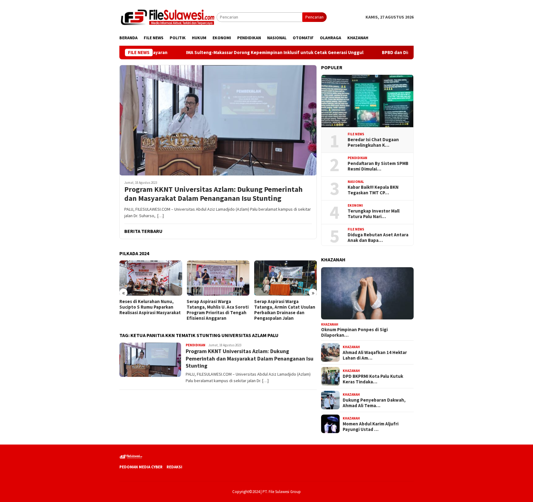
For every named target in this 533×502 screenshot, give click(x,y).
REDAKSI (174, 467)
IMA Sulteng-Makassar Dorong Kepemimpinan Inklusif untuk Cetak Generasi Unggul (255, 52)
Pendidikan (195, 345)
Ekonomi (355, 205)
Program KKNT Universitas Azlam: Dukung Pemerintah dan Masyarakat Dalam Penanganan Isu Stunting (213, 194)
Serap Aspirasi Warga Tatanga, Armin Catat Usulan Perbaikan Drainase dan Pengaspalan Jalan (284, 310)
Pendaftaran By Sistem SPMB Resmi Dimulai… (378, 166)
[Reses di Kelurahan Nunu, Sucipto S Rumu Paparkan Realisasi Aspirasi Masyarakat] (150, 278)
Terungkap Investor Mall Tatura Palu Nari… (373, 213)
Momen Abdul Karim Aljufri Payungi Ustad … (371, 426)
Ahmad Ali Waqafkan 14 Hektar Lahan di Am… (375, 355)
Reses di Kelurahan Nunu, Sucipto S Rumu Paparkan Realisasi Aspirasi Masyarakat (150, 307)
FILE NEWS (356, 134)
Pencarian (314, 17)
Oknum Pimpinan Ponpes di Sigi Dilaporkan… (354, 332)
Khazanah (329, 324)
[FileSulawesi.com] (168, 16)
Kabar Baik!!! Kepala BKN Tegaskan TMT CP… (373, 190)
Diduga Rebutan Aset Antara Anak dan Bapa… (378, 237)
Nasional (356, 181)
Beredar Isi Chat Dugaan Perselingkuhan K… (373, 142)
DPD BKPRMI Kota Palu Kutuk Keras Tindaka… (373, 378)
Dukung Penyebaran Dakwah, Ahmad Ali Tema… (374, 402)
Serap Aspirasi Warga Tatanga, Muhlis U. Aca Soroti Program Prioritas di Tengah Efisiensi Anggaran (218, 310)
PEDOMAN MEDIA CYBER (141, 467)
